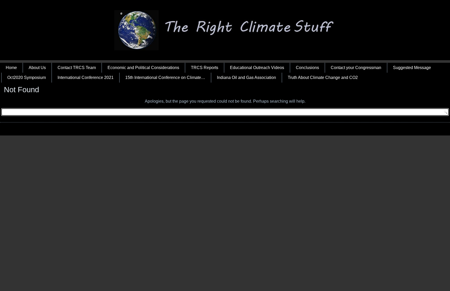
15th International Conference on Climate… (165, 77)
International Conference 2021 (86, 77)
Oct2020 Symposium (26, 77)
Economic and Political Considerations (143, 67)
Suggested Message (412, 67)
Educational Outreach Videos (257, 67)
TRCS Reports (204, 67)
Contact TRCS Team (77, 67)
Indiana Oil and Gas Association (246, 77)
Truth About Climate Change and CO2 (323, 77)
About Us (37, 67)
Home (11, 67)
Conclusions (307, 67)
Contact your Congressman (356, 67)
